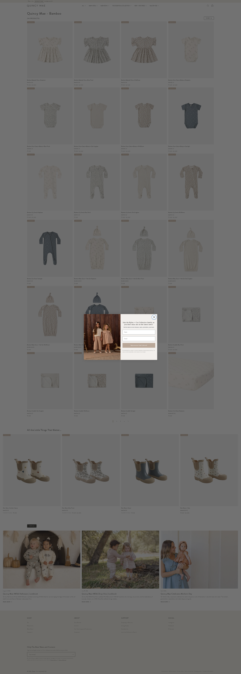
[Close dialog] (154, 317)
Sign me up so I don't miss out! (138, 345)
